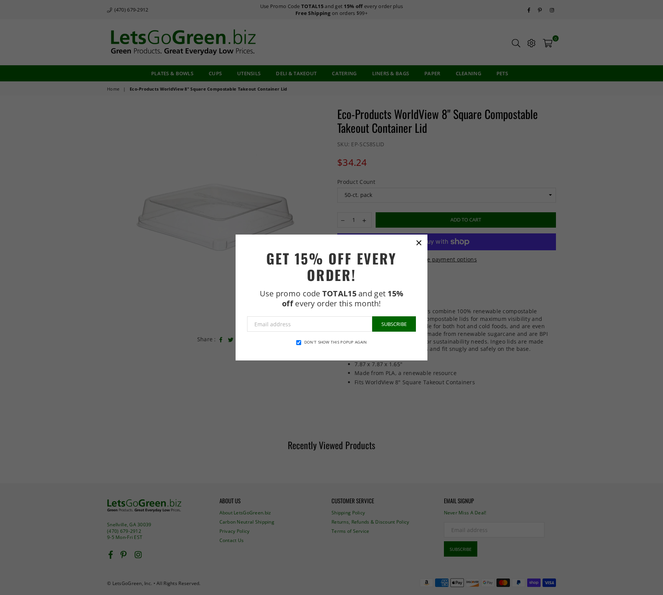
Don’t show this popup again (335, 342)
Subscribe (394, 324)
